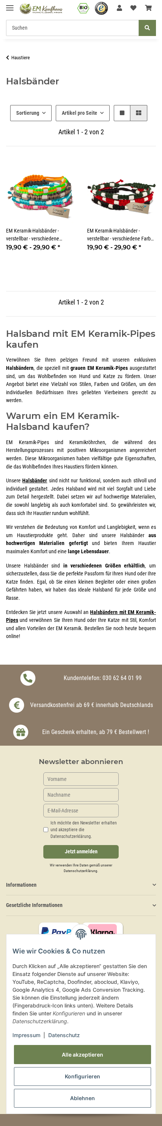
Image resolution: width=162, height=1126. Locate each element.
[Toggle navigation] (10, 4)
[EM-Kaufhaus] (41, 8)
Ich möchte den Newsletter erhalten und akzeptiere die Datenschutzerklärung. (83, 829)
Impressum (26, 1035)
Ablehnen (82, 1098)
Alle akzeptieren (82, 1054)
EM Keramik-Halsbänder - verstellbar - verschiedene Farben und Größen (121, 235)
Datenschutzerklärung (80, 871)
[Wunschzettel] (133, 8)
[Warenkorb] (148, 8)
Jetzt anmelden (81, 851)
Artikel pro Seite (79, 113)
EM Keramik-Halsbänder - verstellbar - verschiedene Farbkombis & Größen (32, 235)
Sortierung (27, 113)
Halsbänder (34, 480)
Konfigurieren (82, 1076)
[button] (119, 8)
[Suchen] (147, 28)
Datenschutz (64, 1035)
